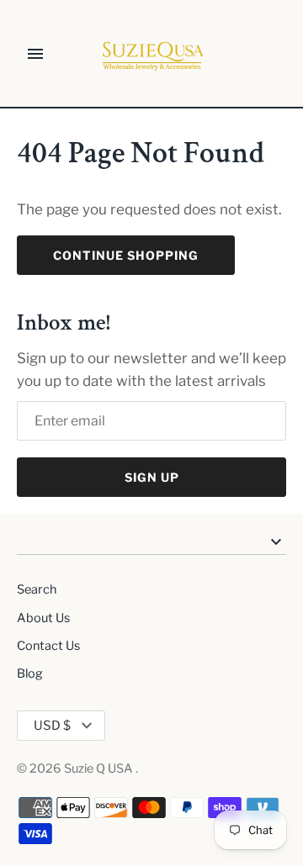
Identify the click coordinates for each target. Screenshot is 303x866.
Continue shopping (126, 255)
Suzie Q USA (100, 768)
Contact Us (48, 645)
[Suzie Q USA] (152, 54)
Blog (30, 673)
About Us (43, 618)
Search (36, 589)
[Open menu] (35, 53)
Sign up (152, 477)
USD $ (52, 725)
